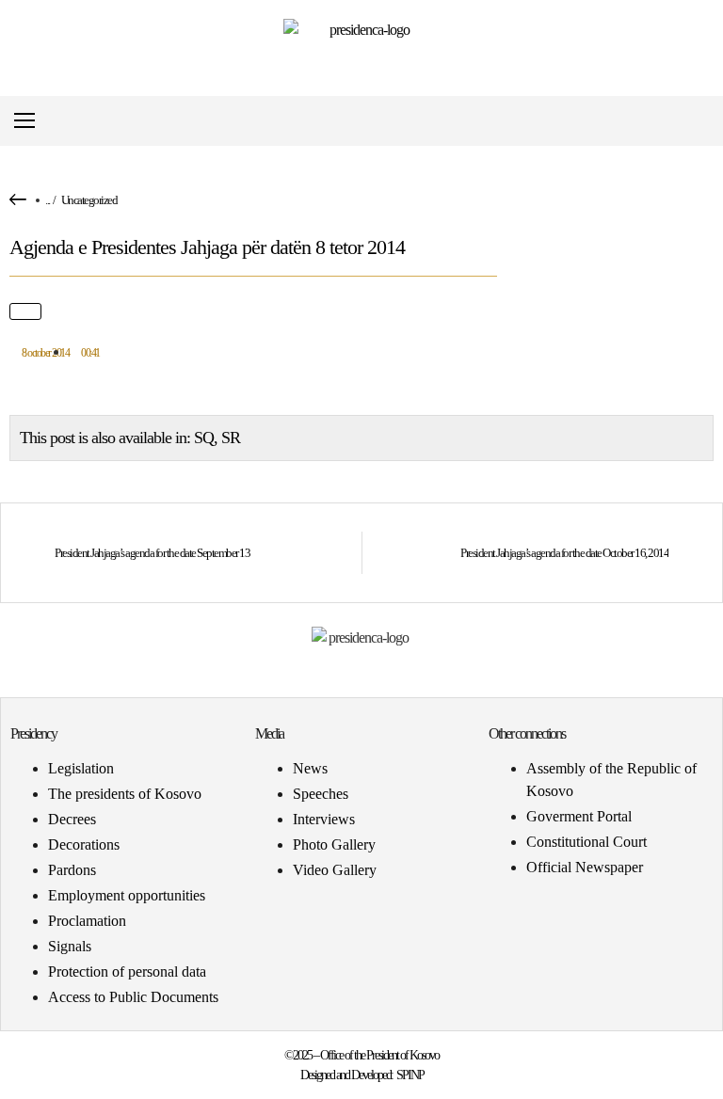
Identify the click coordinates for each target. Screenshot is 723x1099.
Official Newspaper (584, 867)
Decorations (84, 844)
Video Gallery (335, 870)
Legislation (81, 768)
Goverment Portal (579, 816)
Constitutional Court (586, 842)
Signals (69, 946)
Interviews (324, 819)
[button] (698, 120)
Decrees (72, 819)
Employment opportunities (126, 895)
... (47, 200)
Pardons (72, 870)
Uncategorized (89, 200)
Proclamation (87, 921)
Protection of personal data (127, 972)
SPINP (410, 1075)
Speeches (320, 794)
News (310, 768)
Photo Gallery (334, 844)
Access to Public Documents (133, 997)
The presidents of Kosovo (124, 794)
